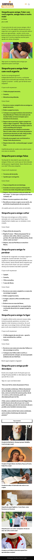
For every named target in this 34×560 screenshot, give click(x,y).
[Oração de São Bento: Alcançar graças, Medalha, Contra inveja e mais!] (17, 432)
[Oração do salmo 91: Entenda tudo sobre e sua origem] (17, 476)
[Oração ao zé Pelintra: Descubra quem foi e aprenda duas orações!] (17, 541)
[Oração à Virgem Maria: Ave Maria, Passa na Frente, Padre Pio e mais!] (17, 454)
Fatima (5, 19)
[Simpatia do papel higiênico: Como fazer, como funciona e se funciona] (17, 497)
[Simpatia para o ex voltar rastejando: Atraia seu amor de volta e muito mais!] (17, 519)
